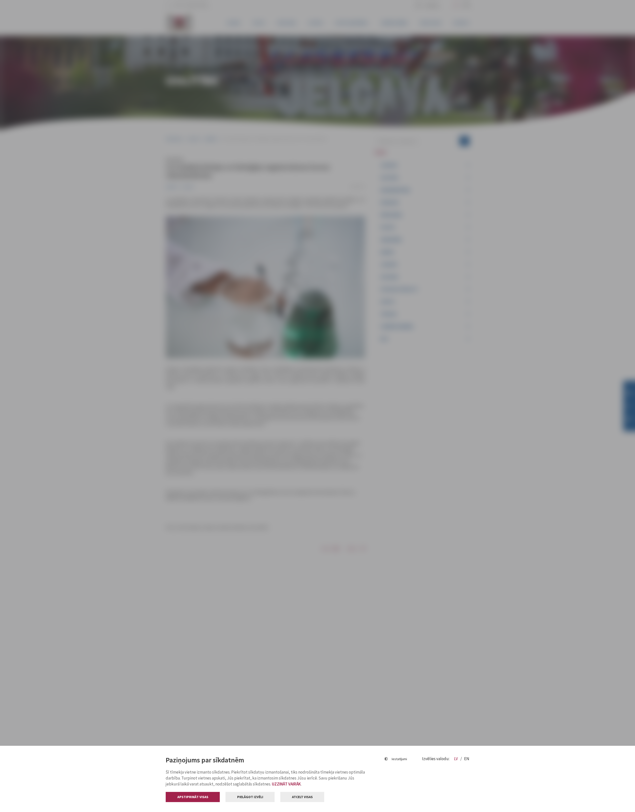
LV (456, 758)
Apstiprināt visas (192, 797)
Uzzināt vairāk (286, 784)
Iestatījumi (399, 759)
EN (466, 758)
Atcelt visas (302, 797)
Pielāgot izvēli (250, 797)
